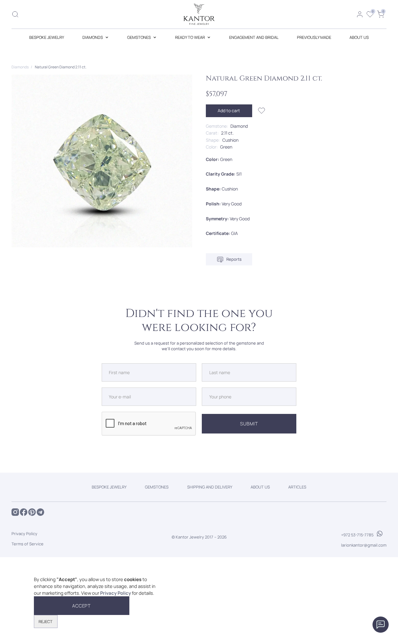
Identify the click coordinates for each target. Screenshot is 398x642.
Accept (81, 606)
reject (46, 621)
